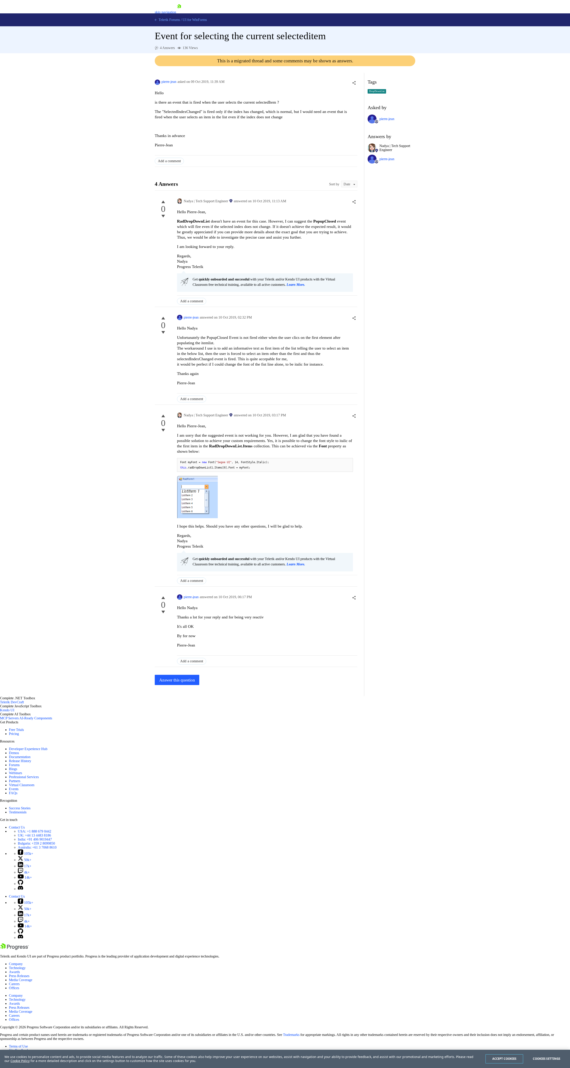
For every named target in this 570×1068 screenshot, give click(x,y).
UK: (34, 835)
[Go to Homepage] (179, 12)
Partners (14, 781)
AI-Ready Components (35, 718)
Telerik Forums (169, 20)
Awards (14, 972)
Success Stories (20, 808)
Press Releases (19, 976)
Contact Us (17, 827)
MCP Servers (9, 718)
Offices (14, 988)
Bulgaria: (36, 843)
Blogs (13, 769)
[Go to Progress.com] (14, 949)
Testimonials (17, 812)
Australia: (37, 847)
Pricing (14, 734)
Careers (14, 984)
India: (35, 839)
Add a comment (169, 161)
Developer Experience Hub (28, 749)
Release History (20, 761)
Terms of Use (18, 1046)
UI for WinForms (195, 20)
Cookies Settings (546, 1059)
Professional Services (24, 777)
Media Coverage (20, 980)
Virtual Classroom (21, 785)
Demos (14, 753)
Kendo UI (7, 710)
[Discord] (20, 889)
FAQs (13, 793)
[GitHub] (20, 884)
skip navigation (165, 12)
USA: (34, 831)
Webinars (15, 773)
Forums (14, 765)
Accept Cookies (504, 1059)
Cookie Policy (20, 1061)
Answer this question (177, 680)
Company (16, 964)
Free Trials (16, 730)
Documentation (20, 757)
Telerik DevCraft (12, 702)
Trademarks (291, 1035)
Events (13, 789)
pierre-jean (168, 82)
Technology (17, 968)
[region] (285, 1059)
